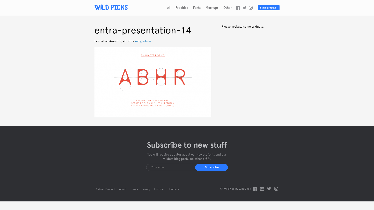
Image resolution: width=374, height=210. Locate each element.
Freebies (182, 7)
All (168, 7)
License (159, 189)
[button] (211, 167)
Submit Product (268, 7)
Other (227, 7)
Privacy (146, 189)
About (122, 189)
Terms (134, 189)
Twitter (244, 8)
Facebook (238, 8)
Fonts (197, 7)
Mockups (212, 7)
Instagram (251, 8)
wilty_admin (143, 41)
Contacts (173, 189)
